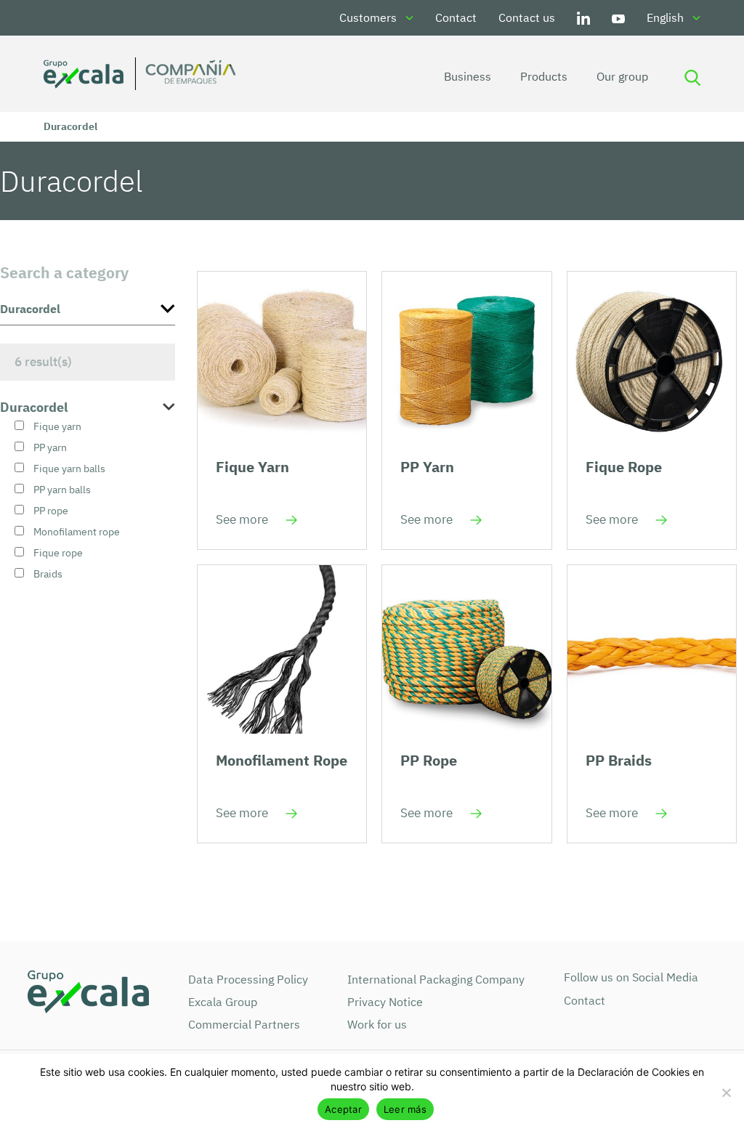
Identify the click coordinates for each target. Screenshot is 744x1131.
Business (467, 76)
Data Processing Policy (248, 979)
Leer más (405, 1109)
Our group (622, 76)
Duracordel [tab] (34, 407)
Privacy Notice (385, 1001)
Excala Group (222, 1001)
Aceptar (343, 1109)
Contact (456, 17)
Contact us (526, 17)
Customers (368, 17)
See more (242, 519)
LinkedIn (583, 18)
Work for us (377, 1024)
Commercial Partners (244, 1024)
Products (543, 76)
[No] (726, 1092)
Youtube (618, 18)
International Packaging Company (436, 979)
